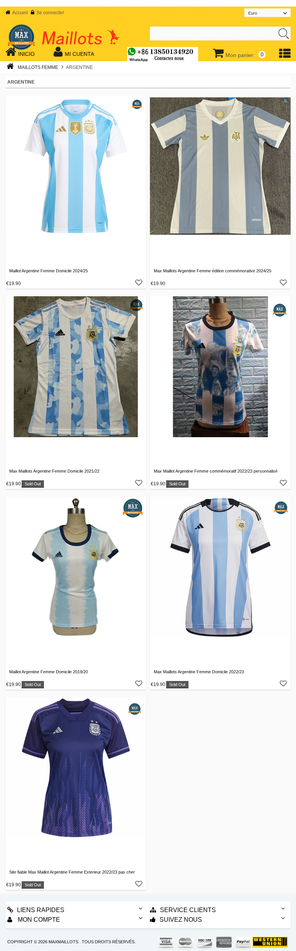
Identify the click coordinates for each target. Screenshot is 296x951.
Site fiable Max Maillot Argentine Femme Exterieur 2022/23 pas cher (72, 872)
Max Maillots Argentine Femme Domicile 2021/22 (54, 471)
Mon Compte (38, 919)
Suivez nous (181, 919)
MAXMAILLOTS (63, 941)
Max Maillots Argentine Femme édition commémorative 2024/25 (212, 270)
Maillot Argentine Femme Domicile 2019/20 (48, 671)
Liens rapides (40, 910)
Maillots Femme (38, 67)
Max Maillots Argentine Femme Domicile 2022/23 (199, 671)
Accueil (20, 12)
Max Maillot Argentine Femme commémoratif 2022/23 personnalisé (216, 471)
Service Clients (188, 910)
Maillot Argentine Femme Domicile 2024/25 (48, 270)
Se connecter (50, 12)
